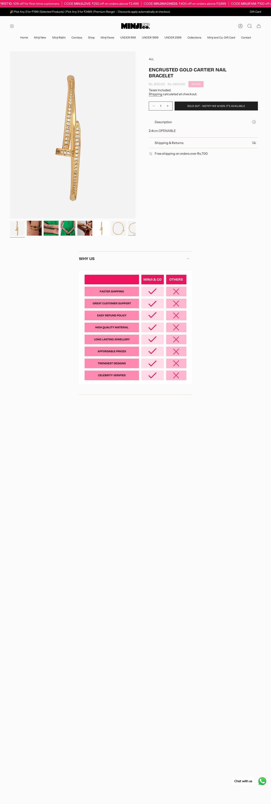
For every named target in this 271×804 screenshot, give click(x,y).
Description (163, 122)
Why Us (87, 258)
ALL (151, 59)
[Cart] (258, 26)
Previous (10, 135)
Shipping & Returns (169, 143)
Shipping (155, 94)
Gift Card (255, 11)
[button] (76, 38)
